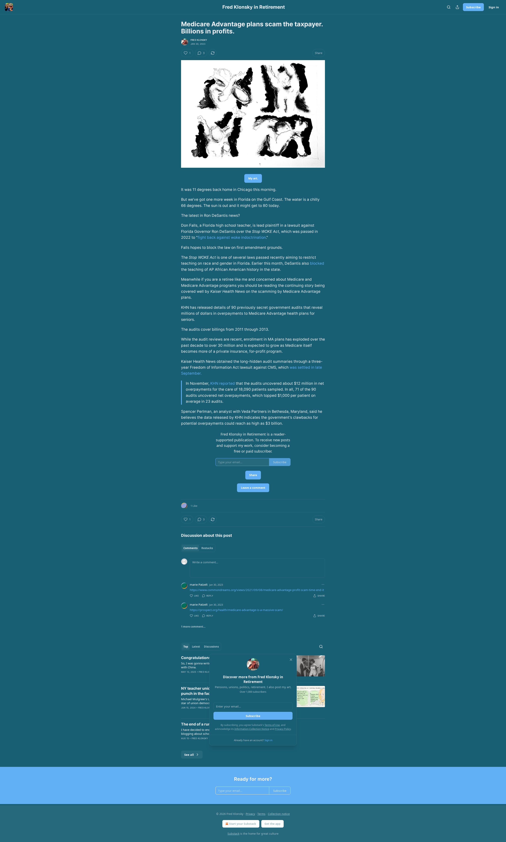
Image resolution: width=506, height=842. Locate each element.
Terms (261, 814)
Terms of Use (272, 725)
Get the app (272, 824)
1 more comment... (193, 626)
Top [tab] (185, 646)
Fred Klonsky (199, 40)
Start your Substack (242, 824)
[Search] (449, 7)
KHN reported (222, 383)
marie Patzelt (199, 584)
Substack (233, 833)
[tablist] (198, 548)
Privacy (250, 814)
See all (189, 755)
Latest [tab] (196, 646)
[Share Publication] (457, 7)
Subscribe (473, 7)
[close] (291, 659)
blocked (317, 263)
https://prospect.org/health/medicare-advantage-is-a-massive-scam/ (236, 610)
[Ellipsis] (323, 584)
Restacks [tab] (207, 548)
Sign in (494, 7)
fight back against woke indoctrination (232, 237)
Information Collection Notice (251, 729)
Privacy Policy (283, 729)
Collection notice (279, 814)
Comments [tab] (190, 548)
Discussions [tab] (211, 646)
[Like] (183, 712)
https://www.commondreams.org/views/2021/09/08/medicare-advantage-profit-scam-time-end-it (257, 590)
